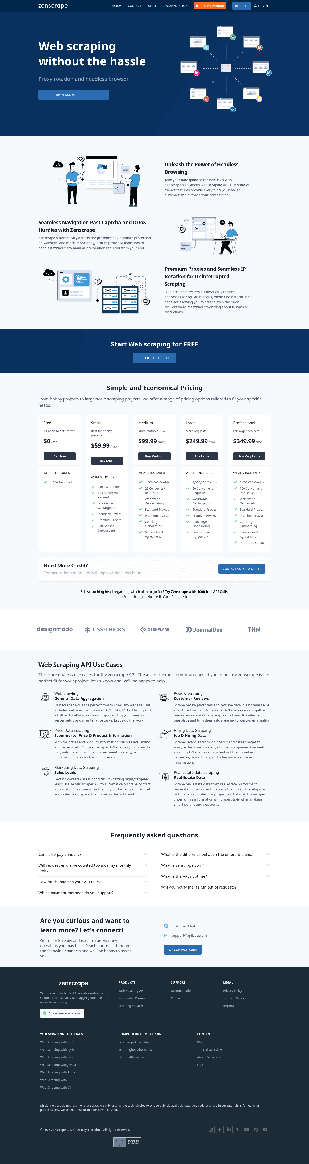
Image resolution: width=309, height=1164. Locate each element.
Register (241, 6)
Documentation (175, 6)
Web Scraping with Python (58, 1050)
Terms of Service (234, 998)
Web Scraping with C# (55, 1087)
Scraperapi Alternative (134, 1042)
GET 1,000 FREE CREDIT (154, 358)
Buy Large (202, 456)
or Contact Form (183, 950)
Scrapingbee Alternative (136, 1050)
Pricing (115, 6)
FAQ (200, 1065)
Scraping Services (131, 1006)
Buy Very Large (249, 456)
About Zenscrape (209, 1057)
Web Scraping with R (55, 1080)
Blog (152, 6)
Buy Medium (154, 456)
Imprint (228, 1006)
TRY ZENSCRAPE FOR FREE (73, 95)
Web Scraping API (131, 991)
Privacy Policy (232, 991)
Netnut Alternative (132, 1057)
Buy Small (107, 461)
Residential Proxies (132, 998)
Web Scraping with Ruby (57, 1072)
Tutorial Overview (209, 1050)
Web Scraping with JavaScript (61, 1065)
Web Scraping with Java (56, 1057)
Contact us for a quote (242, 569)
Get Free (60, 456)
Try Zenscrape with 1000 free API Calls (196, 591)
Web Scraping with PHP (56, 1042)
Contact (134, 6)
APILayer (83, 1130)
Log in (263, 6)
